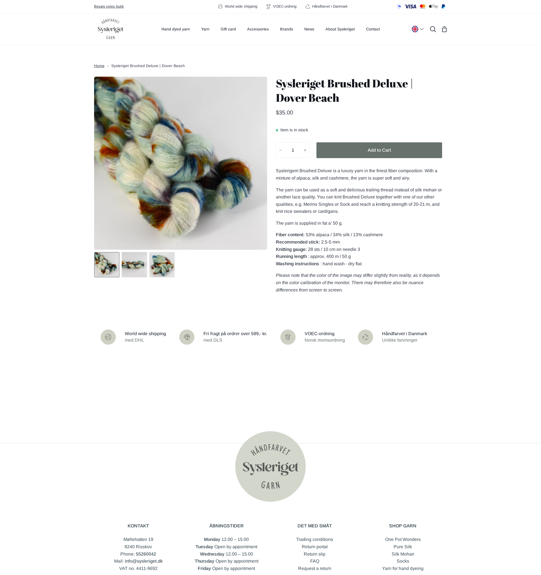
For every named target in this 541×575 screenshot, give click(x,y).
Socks (403, 561)
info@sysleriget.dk (144, 561)
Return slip (314, 554)
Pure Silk (403, 546)
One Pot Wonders (403, 539)
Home (99, 66)
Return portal (315, 546)
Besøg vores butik (109, 6)
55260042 (146, 554)
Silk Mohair (403, 554)
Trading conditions (314, 539)
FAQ (314, 561)
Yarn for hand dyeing (403, 568)
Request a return (314, 568)
